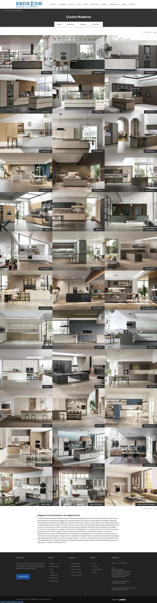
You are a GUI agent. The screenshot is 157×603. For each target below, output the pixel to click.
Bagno (104, 4)
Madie (51, 569)
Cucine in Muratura (76, 572)
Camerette (95, 4)
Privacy (3, 602)
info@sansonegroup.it (118, 569)
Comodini (95, 566)
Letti (93, 563)
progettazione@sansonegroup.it (121, 575)
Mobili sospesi (54, 575)
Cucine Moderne (18, 10)
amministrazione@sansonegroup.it (121, 571)
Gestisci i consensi (18, 602)
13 (155, 32)
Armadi (94, 572)
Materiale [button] (70, 24)
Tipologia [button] (82, 24)
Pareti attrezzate (54, 566)
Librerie (52, 563)
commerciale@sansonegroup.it (120, 573)
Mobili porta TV (54, 578)
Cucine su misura (76, 569)
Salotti (52, 572)
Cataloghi (62, 4)
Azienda (53, 4)
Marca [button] (59, 24)
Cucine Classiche (76, 566)
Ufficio (124, 4)
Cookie (8, 602)
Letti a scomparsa (97, 569)
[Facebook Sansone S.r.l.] (80, 599)
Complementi (114, 4)
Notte (86, 4)
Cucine (71, 4)
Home (5, 10)
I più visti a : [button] (96, 24)
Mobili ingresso (54, 581)
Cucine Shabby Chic (76, 575)
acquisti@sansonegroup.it (119, 576)
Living (79, 4)
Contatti (132, 4)
